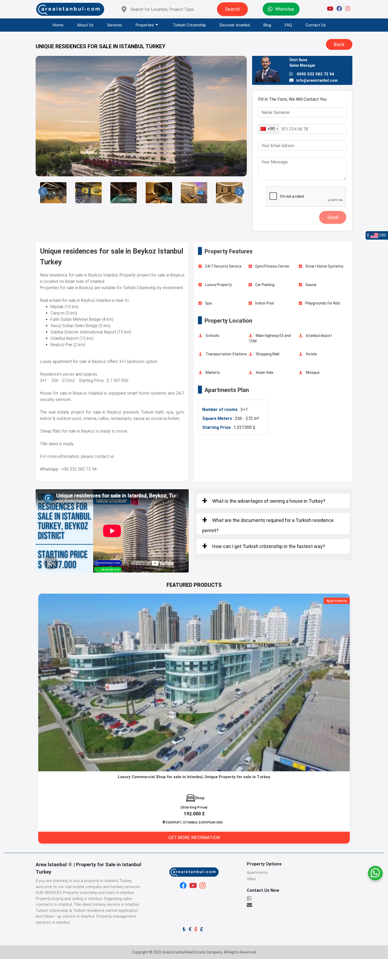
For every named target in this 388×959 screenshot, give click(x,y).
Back (339, 44)
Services (114, 25)
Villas (251, 878)
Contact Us (316, 25)
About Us (85, 25)
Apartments (257, 872)
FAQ (288, 25)
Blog (267, 25)
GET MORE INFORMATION (194, 837)
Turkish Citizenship (189, 25)
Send (332, 217)
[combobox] (269, 129)
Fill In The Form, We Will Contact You (292, 99)
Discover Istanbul (235, 25)
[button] (43, 191)
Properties (145, 25)
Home (58, 25)
